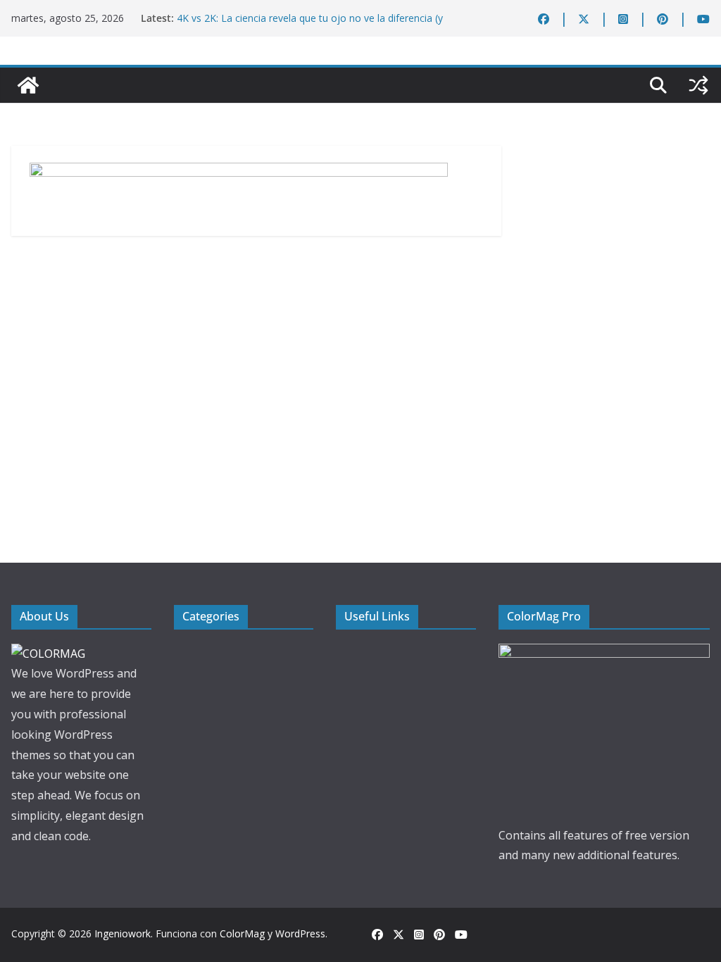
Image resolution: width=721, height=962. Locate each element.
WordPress (300, 933)
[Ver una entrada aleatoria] (698, 85)
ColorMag (242, 933)
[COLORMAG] (48, 653)
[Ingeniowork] (28, 85)
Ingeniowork (122, 933)
